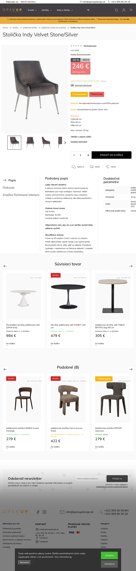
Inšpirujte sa (12, 1)
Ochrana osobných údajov (14, 536)
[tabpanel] (24, 309)
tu (71, 557)
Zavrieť (125, 175)
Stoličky (104, 536)
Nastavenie (24, 562)
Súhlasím (109, 555)
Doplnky (104, 543)
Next (131, 266)
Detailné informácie (79, 141)
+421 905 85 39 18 (120, 1)
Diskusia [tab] (8, 187)
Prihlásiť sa (117, 479)
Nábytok (104, 539)
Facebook (38, 512)
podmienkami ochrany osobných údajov (112, 487)
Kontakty (6, 547)
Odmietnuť (109, 564)
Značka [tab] (21, 195)
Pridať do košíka (111, 155)
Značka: (81, 54)
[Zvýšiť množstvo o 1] (88, 155)
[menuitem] (32, 10)
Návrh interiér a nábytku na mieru (17, 539)
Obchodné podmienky (12, 532)
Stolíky (103, 532)
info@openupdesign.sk (94, 1)
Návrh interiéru (28, 1)
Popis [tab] (12, 180)
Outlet (103, 547)
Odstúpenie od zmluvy (12, 543)
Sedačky (104, 528)
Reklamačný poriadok (12, 528)
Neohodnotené (90, 46)
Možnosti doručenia (83, 85)
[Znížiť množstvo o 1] (74, 155)
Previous (5, 266)
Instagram (44, 512)
